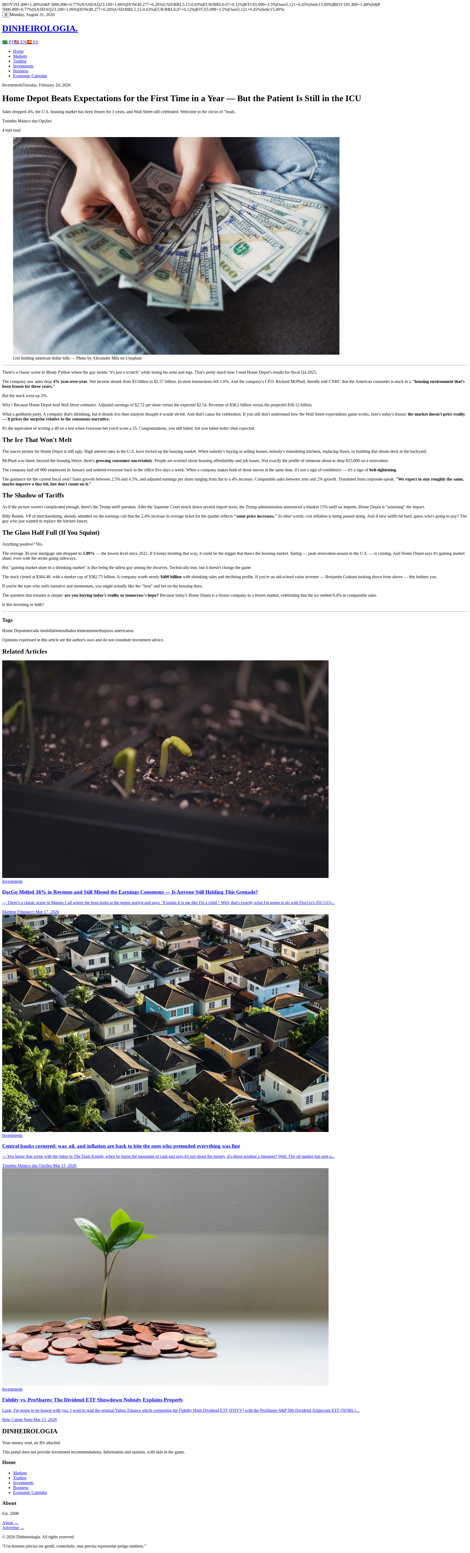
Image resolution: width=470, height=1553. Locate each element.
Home (18, 51)
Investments (23, 66)
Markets (20, 56)
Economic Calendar (30, 75)
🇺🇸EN (20, 42)
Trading (19, 61)
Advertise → (13, 1527)
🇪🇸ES (32, 42)
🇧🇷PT (8, 42)
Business (20, 71)
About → (10, 1522)
